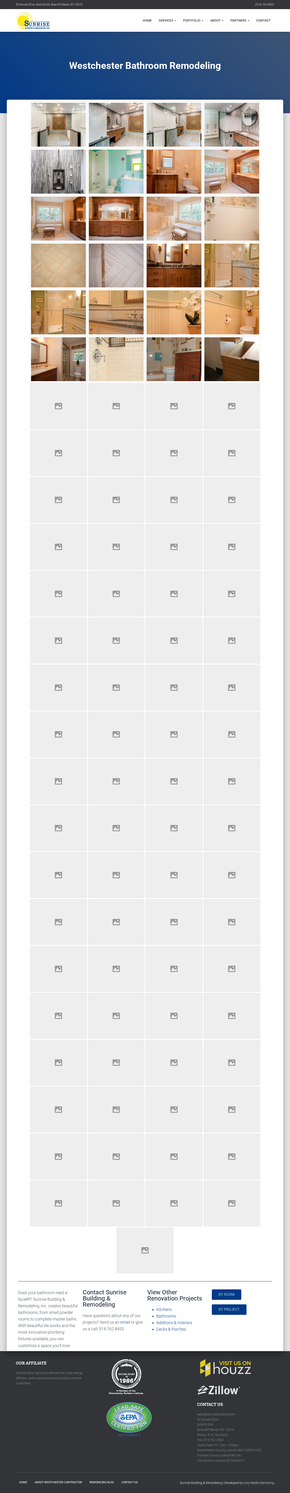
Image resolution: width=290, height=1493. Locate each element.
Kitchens (164, 1309)
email (125, 1322)
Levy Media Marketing (259, 1483)
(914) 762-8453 (264, 4)
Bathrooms (166, 1316)
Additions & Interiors (174, 1322)
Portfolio (192, 20)
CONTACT (263, 20)
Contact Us (129, 1482)
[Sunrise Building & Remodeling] (32, 20)
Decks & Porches (171, 1329)
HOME (23, 1482)
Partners (238, 20)
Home (147, 20)
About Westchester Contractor (58, 1482)
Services (166, 20)
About (215, 20)
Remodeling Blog (101, 1482)
